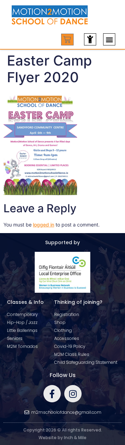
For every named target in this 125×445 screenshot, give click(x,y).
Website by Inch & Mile (62, 437)
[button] (109, 39)
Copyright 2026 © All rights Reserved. (62, 430)
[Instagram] (73, 393)
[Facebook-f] (52, 393)
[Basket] (67, 39)
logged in (43, 225)
